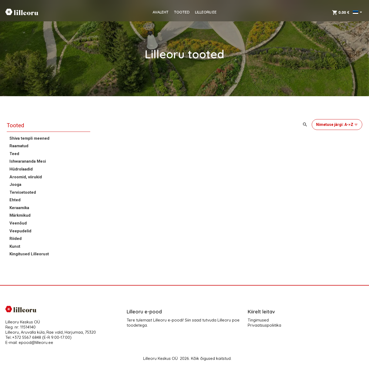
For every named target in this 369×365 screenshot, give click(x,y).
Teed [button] (14, 153)
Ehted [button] (15, 199)
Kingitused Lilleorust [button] (29, 254)
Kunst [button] (14, 246)
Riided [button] (15, 238)
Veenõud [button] (18, 223)
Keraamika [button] (19, 207)
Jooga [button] (15, 184)
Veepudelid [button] (20, 231)
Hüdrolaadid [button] (21, 169)
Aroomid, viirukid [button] (25, 177)
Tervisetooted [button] (22, 192)
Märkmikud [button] (20, 215)
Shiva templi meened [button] (29, 138)
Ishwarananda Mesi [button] (27, 161)
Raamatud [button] (18, 145)
